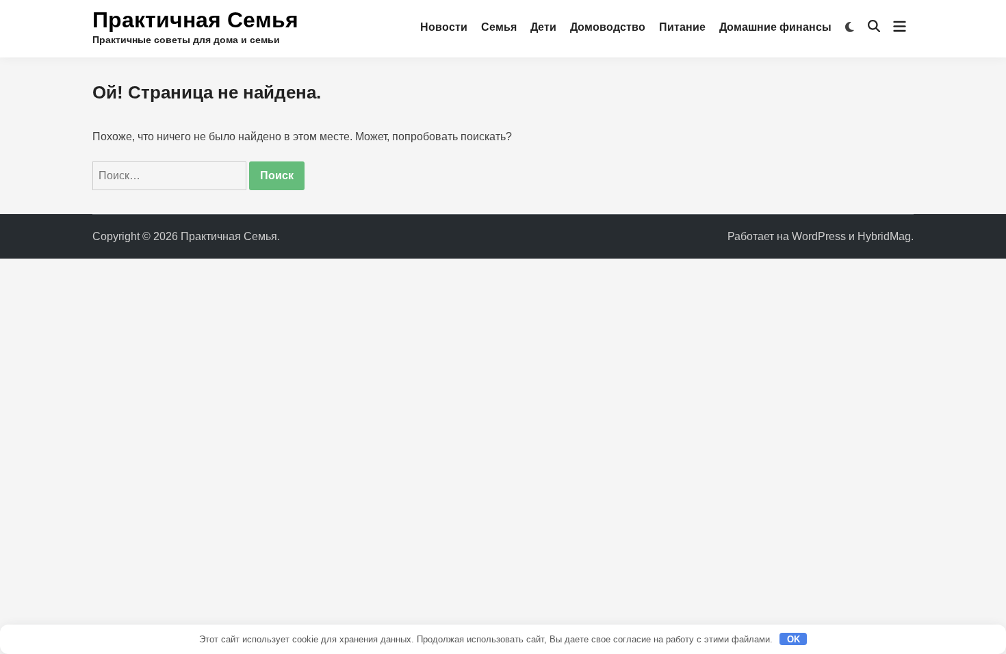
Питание (682, 27)
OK (793, 639)
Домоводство (607, 27)
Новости (443, 27)
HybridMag (884, 236)
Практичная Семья (195, 20)
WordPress (819, 236)
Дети (543, 27)
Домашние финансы (775, 27)
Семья (499, 27)
